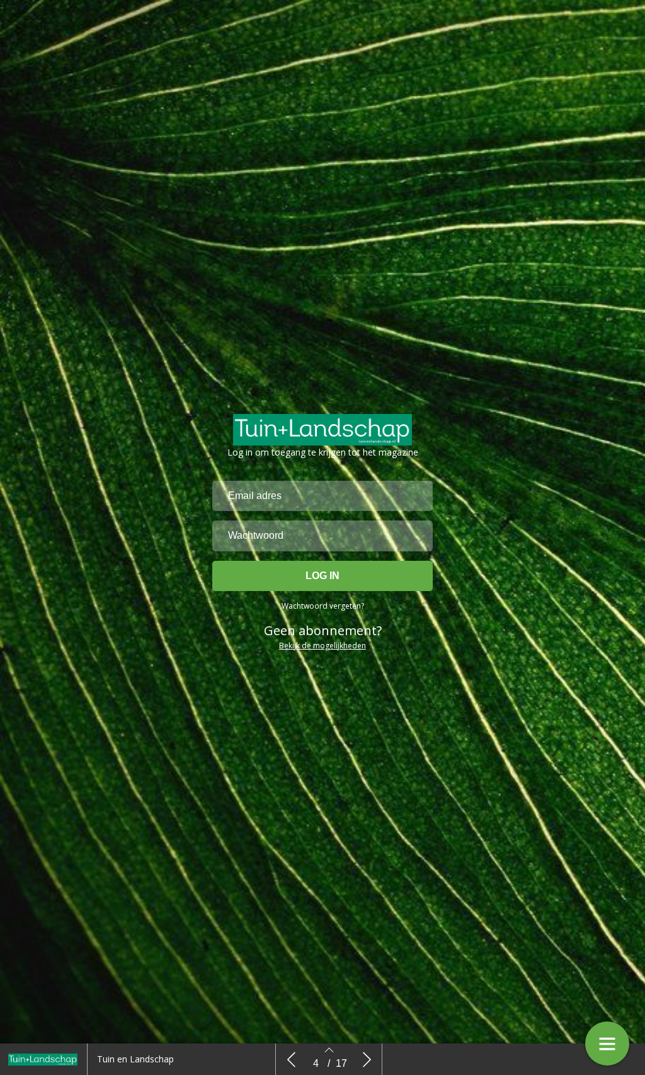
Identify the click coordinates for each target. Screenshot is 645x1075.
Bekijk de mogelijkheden (322, 645)
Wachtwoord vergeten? (323, 606)
